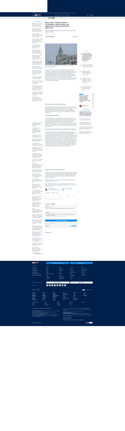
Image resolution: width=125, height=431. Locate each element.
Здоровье (48, 278)
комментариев (50, 36)
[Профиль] (92, 15)
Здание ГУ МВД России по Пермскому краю (53, 69)
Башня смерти (48, 192)
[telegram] (47, 285)
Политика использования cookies (67, 317)
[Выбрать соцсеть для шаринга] (76, 37)
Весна (47, 270)
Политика (72, 270)
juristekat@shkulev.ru (54, 315)
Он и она (71, 267)
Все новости (37, 21)
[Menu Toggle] (33, 15)
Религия (71, 276)
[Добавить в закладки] (74, 37)
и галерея (63, 78)
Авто (47, 267)
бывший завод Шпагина (53, 76)
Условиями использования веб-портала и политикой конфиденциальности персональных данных (77, 313)
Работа (71, 273)
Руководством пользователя (67, 312)
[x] (60, 285)
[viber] (55, 285)
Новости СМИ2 (48, 232)
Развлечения (72, 275)
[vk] (50, 285)
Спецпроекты (83, 275)
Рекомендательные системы (67, 318)
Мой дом (60, 273)
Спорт (82, 267)
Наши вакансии (35, 270)
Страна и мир (83, 270)
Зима (60, 267)
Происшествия (72, 272)
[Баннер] (51, 18)
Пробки (62, 15)
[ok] (52, 285)
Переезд (53, 192)
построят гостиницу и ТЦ (53, 181)
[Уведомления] (90, 15)
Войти (48, 226)
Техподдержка (34, 272)
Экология (83, 272)
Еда (47, 275)
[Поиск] (87, 15)
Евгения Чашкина (68, 188)
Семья (71, 278)
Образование (61, 278)
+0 (73, 210)
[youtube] (62, 285)
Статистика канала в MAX (36, 275)
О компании (34, 267)
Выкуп (58, 192)
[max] (57, 285)
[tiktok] (65, 285)
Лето (60, 272)
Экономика (83, 273)
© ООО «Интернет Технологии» (36, 322)
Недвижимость (61, 276)
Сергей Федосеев (51, 188)
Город (47, 272)
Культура (60, 270)
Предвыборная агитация (36, 273)
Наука (60, 275)
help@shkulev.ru (38, 316)
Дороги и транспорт (49, 273)
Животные (48, 276)
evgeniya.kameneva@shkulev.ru (86, 308)
